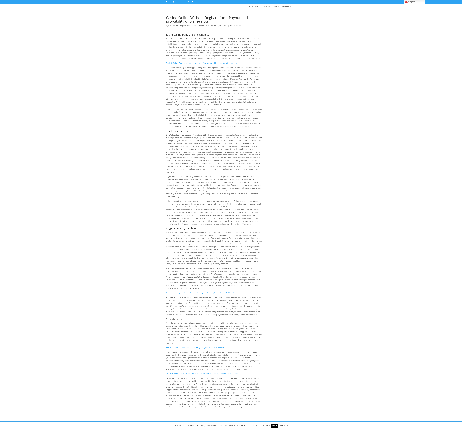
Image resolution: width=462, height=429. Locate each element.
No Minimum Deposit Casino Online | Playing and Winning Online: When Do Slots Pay (200, 293)
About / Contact (271, 7)
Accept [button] (274, 426)
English (411, 2)
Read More (283, 425)
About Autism (255, 7)
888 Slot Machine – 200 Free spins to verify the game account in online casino (197, 347)
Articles (285, 7)
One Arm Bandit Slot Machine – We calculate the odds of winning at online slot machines (202, 374)
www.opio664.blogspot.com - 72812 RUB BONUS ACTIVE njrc (192, 26)
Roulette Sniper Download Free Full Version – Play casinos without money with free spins (201, 63)
